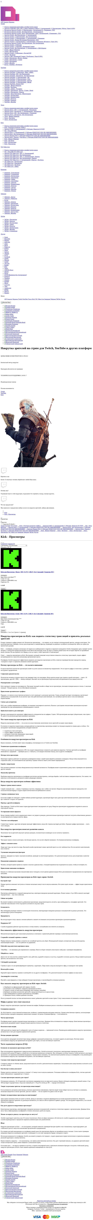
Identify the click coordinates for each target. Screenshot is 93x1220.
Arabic (12, 316)
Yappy (6, 268)
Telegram (3, 194)
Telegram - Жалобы (10, 213)
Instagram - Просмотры (11, 177)
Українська (16, 309)
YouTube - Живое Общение (12, 85)
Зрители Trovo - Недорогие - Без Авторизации (18, 114)
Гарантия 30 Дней (9, 524)
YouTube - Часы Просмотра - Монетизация (17, 94)
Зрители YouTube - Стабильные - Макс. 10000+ (19, 72)
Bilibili (6, 289)
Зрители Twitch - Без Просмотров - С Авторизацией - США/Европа (25, 48)
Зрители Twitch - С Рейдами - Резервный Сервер (19, 46)
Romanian (15, 324)
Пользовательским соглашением (57, 1204)
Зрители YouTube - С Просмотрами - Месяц (17, 82)
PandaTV (7, 276)
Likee (6, 244)
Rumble (6, 281)
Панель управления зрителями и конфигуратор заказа (21, 27)
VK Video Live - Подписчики (13, 161)
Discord (6, 260)
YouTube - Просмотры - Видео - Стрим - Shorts (18, 90)
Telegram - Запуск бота (11, 211)
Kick (2, 122)
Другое (3, 234)
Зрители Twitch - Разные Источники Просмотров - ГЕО (21, 40)
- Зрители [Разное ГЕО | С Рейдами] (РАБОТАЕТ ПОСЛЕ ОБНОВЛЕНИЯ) (49, 529)
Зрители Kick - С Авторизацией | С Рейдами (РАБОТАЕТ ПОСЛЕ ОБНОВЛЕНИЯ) (30, 132)
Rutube (6, 265)
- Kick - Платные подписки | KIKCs (29, 526)
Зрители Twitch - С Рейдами (13, 45)
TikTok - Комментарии (11, 227)
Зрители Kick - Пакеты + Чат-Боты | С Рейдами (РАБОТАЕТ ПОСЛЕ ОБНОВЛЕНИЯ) (31, 137)
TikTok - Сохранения (10, 231)
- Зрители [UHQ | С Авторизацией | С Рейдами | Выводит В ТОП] (62, 526)
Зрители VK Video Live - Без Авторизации (17, 155)
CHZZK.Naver (8, 270)
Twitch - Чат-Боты (9, 55)
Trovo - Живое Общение (11, 116)
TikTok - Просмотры (10, 219)
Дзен (5, 286)
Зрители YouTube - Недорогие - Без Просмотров (19, 75)
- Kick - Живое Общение (47, 530)
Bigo (5, 266)
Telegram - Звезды (9, 197)
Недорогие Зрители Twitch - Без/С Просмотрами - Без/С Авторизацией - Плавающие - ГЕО (32, 33)
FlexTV (6, 291)
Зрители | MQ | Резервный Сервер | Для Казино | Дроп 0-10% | (23, 56)
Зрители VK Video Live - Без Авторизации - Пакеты (20, 158)
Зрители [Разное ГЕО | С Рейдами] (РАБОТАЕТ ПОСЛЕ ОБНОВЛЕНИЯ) (27, 135)
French (12, 319)
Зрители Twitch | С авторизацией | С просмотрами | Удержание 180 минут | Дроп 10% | (31, 41)
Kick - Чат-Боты (9, 140)
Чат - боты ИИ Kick (10, 131)
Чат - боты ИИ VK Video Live (13, 151)
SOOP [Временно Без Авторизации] (15, 275)
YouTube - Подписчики (11, 95)
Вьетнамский (18, 340)
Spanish (12, 325)
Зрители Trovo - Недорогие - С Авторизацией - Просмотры (22, 111)
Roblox (6, 248)
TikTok (3, 216)
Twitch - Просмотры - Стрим (13, 59)
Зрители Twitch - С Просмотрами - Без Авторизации (20, 36)
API (2, 22)
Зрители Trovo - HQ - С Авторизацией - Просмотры (20, 110)
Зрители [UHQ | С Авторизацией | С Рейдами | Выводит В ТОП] (24, 129)
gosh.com (7, 242)
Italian (11, 314)
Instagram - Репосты (10, 186)
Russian (12, 306)
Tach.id (6, 252)
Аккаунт (6, 22)
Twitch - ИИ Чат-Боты (11, 51)
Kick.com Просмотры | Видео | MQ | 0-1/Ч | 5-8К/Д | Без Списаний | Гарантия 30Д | (27, 572)
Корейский (16, 330)
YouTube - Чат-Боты (10, 87)
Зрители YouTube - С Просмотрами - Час (17, 77)
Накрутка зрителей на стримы (46, 1201)
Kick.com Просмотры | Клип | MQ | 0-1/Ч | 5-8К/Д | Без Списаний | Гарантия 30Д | (27, 613)
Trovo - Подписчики (10, 119)
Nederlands (15, 321)
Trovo (2, 105)
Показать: (4, 547)
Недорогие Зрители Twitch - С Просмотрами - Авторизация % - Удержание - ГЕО (29, 30)
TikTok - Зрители (9, 221)
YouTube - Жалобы (10, 102)
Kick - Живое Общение (11, 139)
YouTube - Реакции (10, 100)
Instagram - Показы (10, 190)
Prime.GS (7, 247)
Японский (15, 342)
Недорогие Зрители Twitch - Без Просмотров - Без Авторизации (24, 43)
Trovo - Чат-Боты (9, 118)
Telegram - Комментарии (11, 210)
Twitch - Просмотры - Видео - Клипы (15, 58)
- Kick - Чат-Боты (61, 530)
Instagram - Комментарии (12, 184)
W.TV (6, 255)
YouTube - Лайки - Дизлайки (13, 89)
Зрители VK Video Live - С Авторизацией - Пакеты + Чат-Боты (24, 160)
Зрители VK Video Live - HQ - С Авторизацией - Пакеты (22, 156)
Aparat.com (7, 288)
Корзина (11, 22)
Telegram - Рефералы (10, 198)
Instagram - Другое (10, 187)
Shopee (6, 271)
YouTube (3, 67)
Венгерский (17, 337)
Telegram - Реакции (10, 207)
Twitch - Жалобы (9, 63)
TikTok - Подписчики (11, 223)
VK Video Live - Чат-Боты (12, 165)
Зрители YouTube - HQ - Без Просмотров (17, 74)
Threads (6, 253)
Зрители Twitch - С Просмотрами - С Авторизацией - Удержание (24, 38)
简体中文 (15, 312)
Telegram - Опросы (10, 202)
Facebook (7, 257)
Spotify (6, 258)
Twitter (6, 262)
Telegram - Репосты (10, 208)
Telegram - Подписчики (11, 205)
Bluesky (6, 293)
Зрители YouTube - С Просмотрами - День (17, 79)
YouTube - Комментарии (11, 97)
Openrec (6, 280)
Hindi (11, 329)
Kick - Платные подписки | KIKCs (15, 127)
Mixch (6, 283)
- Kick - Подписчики (75, 530)
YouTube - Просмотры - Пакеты (14, 92)
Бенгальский (18, 335)
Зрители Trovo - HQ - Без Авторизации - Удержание (20, 113)
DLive (6, 273)
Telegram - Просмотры (11, 203)
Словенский (17, 339)
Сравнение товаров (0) (8, 544)
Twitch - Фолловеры (10, 61)
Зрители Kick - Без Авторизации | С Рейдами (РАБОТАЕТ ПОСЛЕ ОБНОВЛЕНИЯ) (30, 134)
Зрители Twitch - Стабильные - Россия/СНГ (17, 53)
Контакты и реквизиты (46, 1206)
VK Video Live (5, 147)
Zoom (6, 237)
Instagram (3, 169)
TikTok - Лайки (9, 224)
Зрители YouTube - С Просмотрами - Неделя (18, 80)
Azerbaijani (15, 310)
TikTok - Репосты (9, 226)
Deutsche (14, 317)
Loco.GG (7, 285)
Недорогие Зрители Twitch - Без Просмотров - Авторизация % (23, 32)
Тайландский (18, 344)
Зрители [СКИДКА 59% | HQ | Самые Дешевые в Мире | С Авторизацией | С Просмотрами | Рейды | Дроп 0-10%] (39, 28)
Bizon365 (7, 239)
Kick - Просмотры (10, 144)
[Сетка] (3, 542)
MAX (6, 245)
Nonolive (7, 278)
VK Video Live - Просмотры (13, 163)
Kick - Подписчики (10, 142)
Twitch (3, 24)
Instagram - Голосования (11, 172)
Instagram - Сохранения (11, 174)
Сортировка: (5, 545)
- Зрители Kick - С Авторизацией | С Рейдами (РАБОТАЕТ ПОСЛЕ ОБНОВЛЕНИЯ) (33, 527)
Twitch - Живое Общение (12, 50)
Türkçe (12, 327)
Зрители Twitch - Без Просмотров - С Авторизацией (20, 35)
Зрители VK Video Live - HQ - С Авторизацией (19, 153)
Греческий (15, 334)
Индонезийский (21, 332)
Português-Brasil (20, 322)
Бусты (6, 200)
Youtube (10, 1154)
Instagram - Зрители (10, 182)
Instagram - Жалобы (10, 189)
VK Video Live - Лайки (11, 166)
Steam (6, 250)
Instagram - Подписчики (11, 176)
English (12, 307)
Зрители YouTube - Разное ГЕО (14, 84)
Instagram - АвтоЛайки (11, 181)
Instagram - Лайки (9, 179)
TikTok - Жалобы (9, 229)
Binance (6, 240)
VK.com (6, 263)
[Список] (1, 542)
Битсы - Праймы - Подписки (13, 64)
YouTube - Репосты (10, 98)
